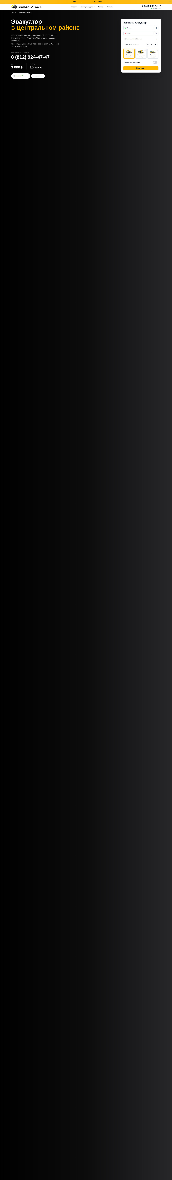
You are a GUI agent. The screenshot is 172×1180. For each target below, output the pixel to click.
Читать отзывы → (38, 76)
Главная (14, 12)
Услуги (73, 7)
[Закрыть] (170, 1)
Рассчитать (141, 68)
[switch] (155, 62)
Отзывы (100, 7)
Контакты (110, 7)
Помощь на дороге (87, 7)
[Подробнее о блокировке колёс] (137, 44)
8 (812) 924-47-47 (151, 6)
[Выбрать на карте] (156, 28)
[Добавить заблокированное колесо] (155, 44)
